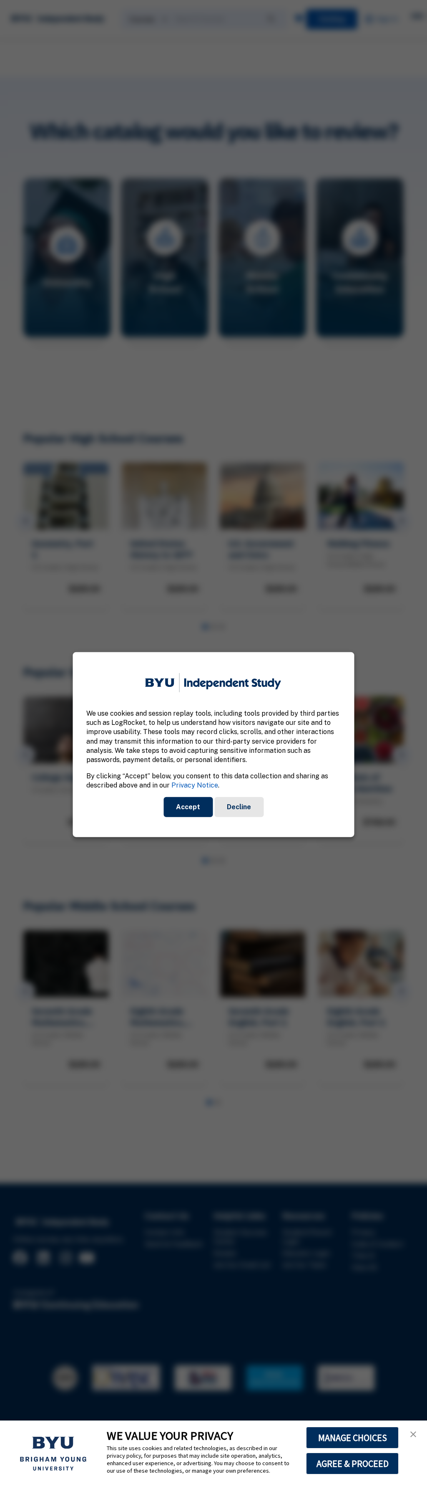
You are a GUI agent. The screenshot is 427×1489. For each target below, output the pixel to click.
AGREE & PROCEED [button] (352, 1463)
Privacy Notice (194, 785)
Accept (188, 806)
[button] (413, 1434)
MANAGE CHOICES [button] (352, 1437)
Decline (239, 806)
